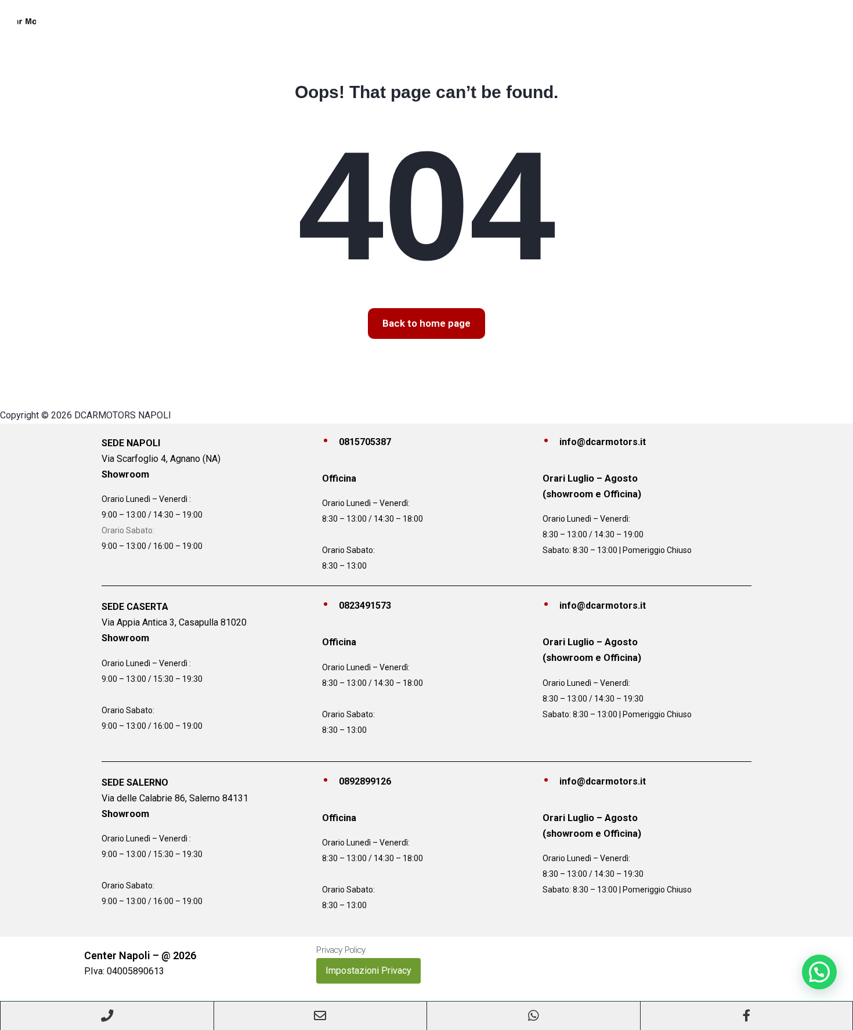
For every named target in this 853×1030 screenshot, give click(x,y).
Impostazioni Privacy (368, 970)
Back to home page (426, 323)
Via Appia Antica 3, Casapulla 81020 (174, 622)
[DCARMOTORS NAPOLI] (26, 20)
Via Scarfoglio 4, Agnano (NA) (161, 458)
